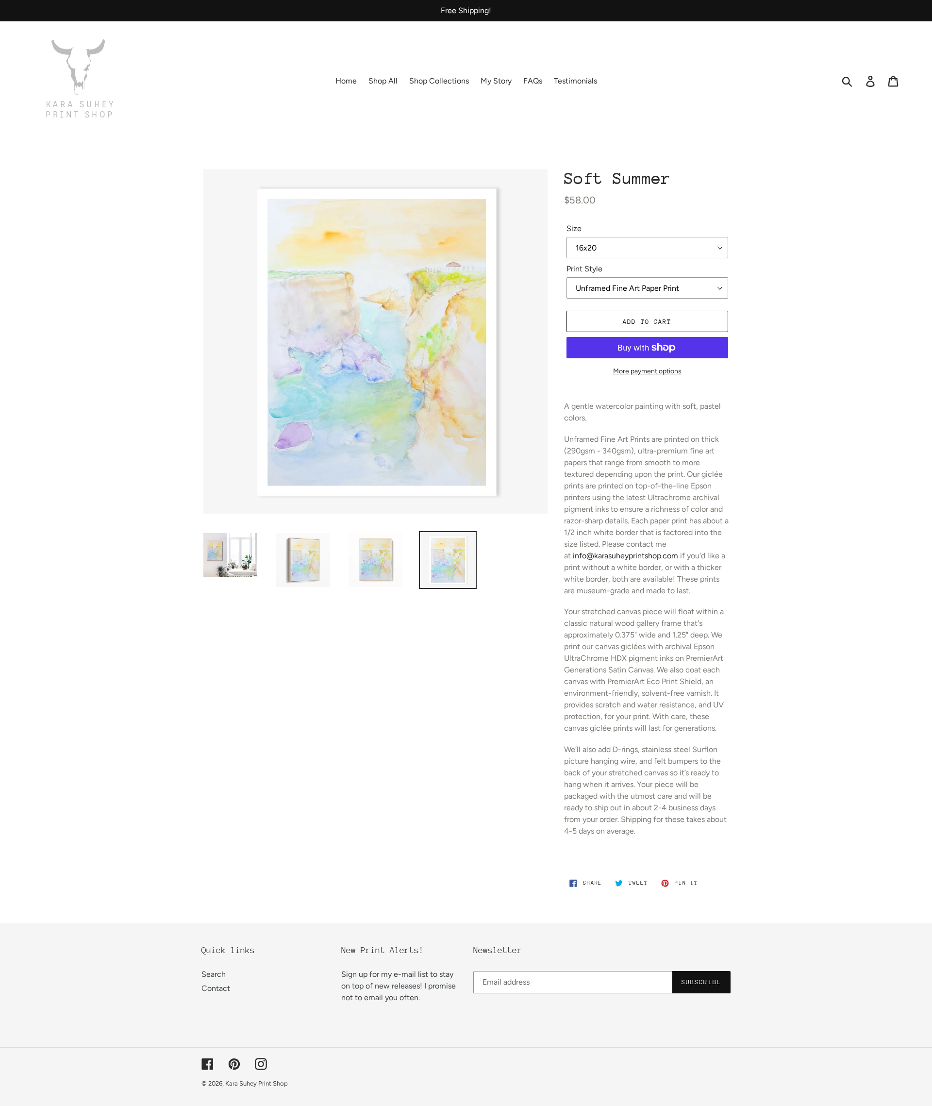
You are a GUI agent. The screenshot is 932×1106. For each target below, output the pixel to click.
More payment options (647, 371)
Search (213, 974)
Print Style (584, 268)
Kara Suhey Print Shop (256, 1083)
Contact (215, 988)
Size (574, 228)
